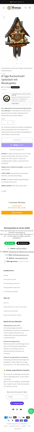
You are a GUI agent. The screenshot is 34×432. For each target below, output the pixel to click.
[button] (4, 8)
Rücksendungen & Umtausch (12, 283)
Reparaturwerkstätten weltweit (12, 315)
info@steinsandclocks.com (20, 255)
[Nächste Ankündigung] (31, 2)
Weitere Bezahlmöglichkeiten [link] (17, 149)
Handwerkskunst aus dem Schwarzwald (15, 307)
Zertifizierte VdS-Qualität (11, 311)
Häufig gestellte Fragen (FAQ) (12, 287)
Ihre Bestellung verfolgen (11, 291)
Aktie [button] (4, 191)
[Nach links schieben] (13, 64)
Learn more (15, 103)
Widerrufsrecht (17, 428)
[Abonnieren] (25, 397)
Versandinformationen (10, 279)
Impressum (23, 426)
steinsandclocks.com (21, 258)
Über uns (6, 303)
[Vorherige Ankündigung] (3, 2)
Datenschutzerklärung (14, 426)
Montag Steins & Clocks (16, 423)
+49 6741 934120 (21, 248)
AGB (29, 426)
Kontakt (6, 275)
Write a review (17, 213)
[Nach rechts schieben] (21, 64)
